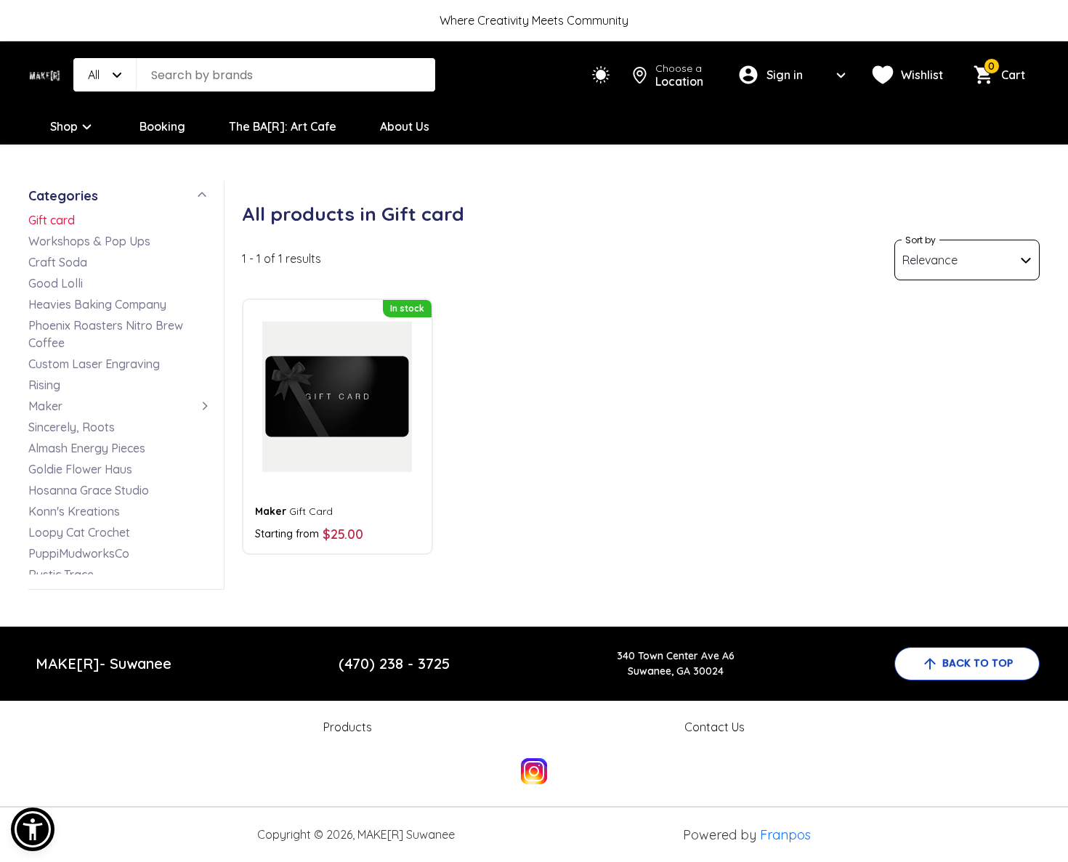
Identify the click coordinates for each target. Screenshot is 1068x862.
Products (347, 727)
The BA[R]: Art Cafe (282, 126)
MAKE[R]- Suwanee (103, 663)
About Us (404, 126)
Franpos (785, 834)
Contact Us (714, 727)
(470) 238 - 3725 (394, 663)
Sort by (920, 240)
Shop (64, 126)
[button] (33, 829)
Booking (162, 126)
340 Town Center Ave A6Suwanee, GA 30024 (676, 663)
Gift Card (294, 511)
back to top (977, 663)
